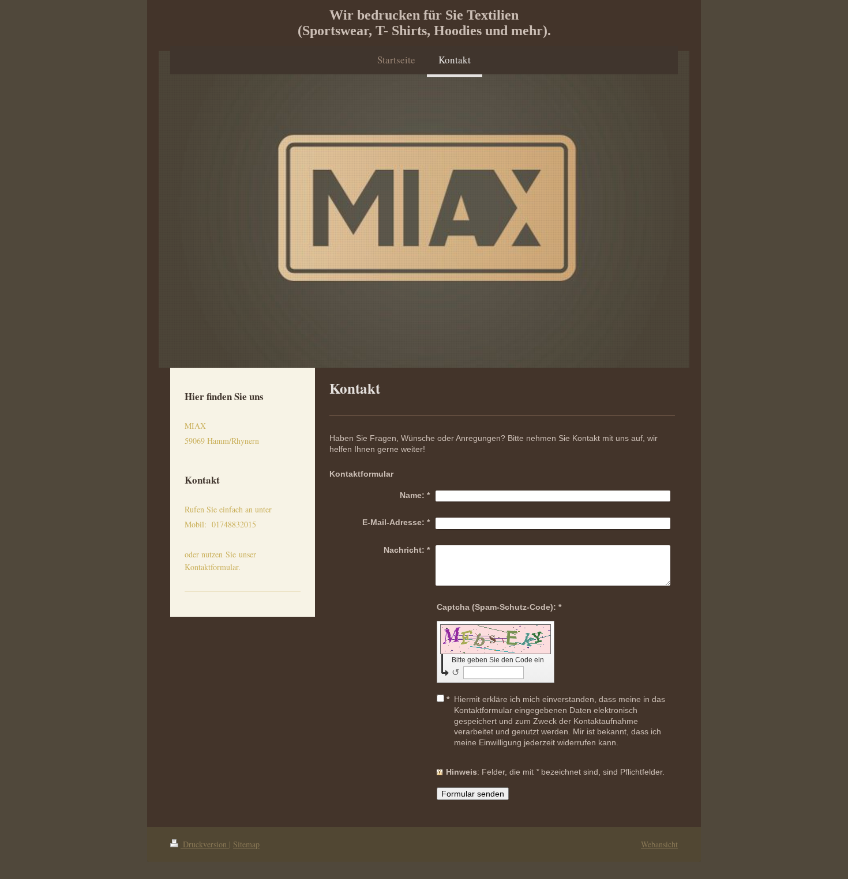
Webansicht (659, 844)
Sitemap (246, 844)
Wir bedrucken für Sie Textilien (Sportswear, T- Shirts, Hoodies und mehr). (424, 22)
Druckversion (205, 844)
